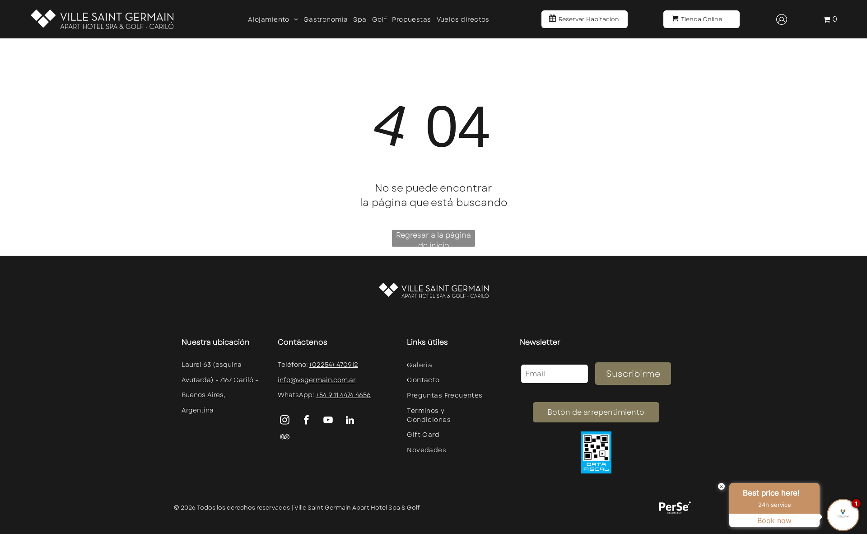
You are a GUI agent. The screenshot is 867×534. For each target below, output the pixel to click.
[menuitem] (273, 19)
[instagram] (285, 421)
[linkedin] (350, 421)
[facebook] (306, 421)
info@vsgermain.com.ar (317, 379)
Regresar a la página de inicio (433, 238)
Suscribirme (633, 373)
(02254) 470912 (333, 364)
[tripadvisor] (285, 438)
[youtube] (328, 421)
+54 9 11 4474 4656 (343, 394)
